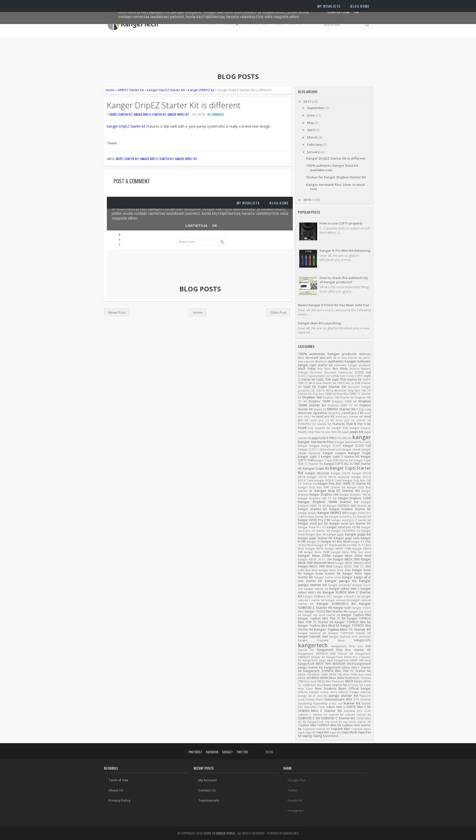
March (312, 137)
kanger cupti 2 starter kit (340, 456)
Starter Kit (351, 703)
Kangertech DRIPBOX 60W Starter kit (325, 653)
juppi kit (356, 431)
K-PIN (330, 438)
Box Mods (340, 368)
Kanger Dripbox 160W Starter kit (328, 502)
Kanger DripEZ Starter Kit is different (174, 105)
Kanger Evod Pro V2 (312, 527)
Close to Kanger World (219, 833)
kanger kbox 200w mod (352, 556)
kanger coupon (334, 453)
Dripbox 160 (312, 397)
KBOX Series (354, 681)
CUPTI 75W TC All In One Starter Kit (334, 381)
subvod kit (336, 714)
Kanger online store (327, 577)
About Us (116, 790)
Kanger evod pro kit (313, 523)
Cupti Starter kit (332, 386)
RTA (356, 699)
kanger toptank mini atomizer (350, 636)
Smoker (365, 699)
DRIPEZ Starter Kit (131, 90)
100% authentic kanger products (327, 354)
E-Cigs (361, 409)
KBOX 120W (320, 674)
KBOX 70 (357, 678)
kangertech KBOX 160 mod (352, 660)
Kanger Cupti (359, 453)
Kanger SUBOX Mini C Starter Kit (334, 594)
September (316, 108)
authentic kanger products (352, 365)
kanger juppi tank (346, 538)
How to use (322, 432)
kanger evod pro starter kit (350, 523)
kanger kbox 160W (317, 552)
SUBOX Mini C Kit (358, 707)
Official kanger (360, 688)
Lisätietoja (338, 12)
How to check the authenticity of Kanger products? (344, 280)
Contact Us (207, 790)
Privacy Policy (119, 800)
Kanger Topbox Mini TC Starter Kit (342, 629)
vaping (307, 736)
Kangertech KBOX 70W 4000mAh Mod (325, 664)
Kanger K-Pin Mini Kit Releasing (345, 250)
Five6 (302, 427)
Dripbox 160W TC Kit (343, 405)
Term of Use (118, 780)
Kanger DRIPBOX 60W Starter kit (349, 505)
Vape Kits (322, 732)
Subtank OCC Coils (357, 711)
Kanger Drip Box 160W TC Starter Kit (344, 483)
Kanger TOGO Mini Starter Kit (326, 611)
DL (313, 390)
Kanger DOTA (340, 473)
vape (301, 732)
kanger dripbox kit (312, 509)
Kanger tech (342, 608)
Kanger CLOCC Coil (357, 446)
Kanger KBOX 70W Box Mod (352, 563)
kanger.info (362, 640)
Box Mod (324, 368)
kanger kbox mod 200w (335, 570)
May (311, 122)
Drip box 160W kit (324, 393)
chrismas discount (323, 372)
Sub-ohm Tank (314, 707)
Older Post (278, 312)
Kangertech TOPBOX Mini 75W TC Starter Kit (337, 671)
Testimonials (208, 800)
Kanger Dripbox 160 (323, 494)
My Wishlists (329, 6)
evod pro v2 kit (322, 420)
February (315, 144)
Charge (303, 372)
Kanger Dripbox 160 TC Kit (317, 498)
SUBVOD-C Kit (309, 718)
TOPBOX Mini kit (329, 725)
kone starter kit (335, 685)
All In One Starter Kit (347, 358)
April (311, 130)
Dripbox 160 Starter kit (338, 397)
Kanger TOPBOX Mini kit (353, 622)
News (342, 688)
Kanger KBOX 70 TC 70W (315, 559)
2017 (307, 101)
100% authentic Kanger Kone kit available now (332, 167)
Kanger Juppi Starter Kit (315, 538)
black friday (307, 368)
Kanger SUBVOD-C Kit (336, 603)
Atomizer (321, 361)
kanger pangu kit (341, 581)
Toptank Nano (361, 729)
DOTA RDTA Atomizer (331, 390)
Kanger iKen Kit (315, 534)
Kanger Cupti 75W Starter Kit (333, 460)
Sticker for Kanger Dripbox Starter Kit (336, 177)
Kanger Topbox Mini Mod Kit (318, 625)
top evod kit (333, 722)
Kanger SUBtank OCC (317, 596)
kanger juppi (335, 534)
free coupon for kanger (324, 428)
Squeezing (305, 703)
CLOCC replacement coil (314, 376)
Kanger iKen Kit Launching (319, 323)
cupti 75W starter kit (347, 379)
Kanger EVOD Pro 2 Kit (314, 520)
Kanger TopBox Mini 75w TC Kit (322, 618)
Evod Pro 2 (335, 413)
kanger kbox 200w (314, 555)
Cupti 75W (323, 379)
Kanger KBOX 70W (346, 559)
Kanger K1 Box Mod (335, 541)
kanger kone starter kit (322, 573)
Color (350, 376)
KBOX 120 (304, 674)
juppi (345, 432)
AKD (329, 358)
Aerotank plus (315, 358)
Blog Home (359, 6)
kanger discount (317, 473)
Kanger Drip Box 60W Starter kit (321, 487)
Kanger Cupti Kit (316, 468)
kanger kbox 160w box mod (351, 552)
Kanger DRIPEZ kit (201, 90)
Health (302, 432)
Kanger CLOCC (331, 446)
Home (110, 90)
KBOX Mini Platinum (330, 681)
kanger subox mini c (344, 589)
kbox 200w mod (340, 678)
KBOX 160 (335, 674)
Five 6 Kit (364, 424)
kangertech (313, 645)
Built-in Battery (360, 368)
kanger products (339, 585)
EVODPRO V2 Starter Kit (314, 424)
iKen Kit (336, 432)
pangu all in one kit (312, 696)
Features (338, 424)
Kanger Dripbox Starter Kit (350, 509)
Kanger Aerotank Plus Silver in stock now (335, 186)
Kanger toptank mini (313, 636)
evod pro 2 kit (353, 413)
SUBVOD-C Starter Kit (338, 718)
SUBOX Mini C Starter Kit (320, 710)
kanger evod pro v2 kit (343, 527)
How (311, 432)
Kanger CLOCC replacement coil (319, 449)
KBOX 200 (304, 678)
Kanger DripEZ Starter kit (126, 126)
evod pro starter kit (349, 416)
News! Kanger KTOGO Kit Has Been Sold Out (333, 305)
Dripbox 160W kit (344, 401)
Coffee (335, 376)
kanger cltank (351, 449)
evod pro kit (325, 416)
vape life (335, 732)
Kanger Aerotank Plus (316, 442)
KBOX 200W (319, 678)
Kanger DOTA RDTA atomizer (328, 477)
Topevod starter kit (316, 729)
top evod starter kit (357, 722)
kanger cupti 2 (309, 456)
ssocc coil (335, 703)
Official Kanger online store (317, 692)
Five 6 (351, 423)
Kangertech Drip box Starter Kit (344, 650)
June (311, 115)
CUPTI (359, 376)
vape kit (310, 732)
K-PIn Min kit (343, 438)
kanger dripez (307, 513)
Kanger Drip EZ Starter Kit (166, 90)
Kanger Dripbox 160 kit (355, 494)
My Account (207, 780)
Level (367, 685)
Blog (269, 751)
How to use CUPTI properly (341, 223)
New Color (305, 688)
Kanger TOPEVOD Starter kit (349, 633)
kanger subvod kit (338, 600)
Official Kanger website (354, 692)
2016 (307, 199)
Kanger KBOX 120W (338, 548)
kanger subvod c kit (346, 596)
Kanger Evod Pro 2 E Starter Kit (350, 516)
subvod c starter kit (312, 714)
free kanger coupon (357, 428)
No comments (216, 114)
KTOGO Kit (355, 685)
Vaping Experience (325, 736)
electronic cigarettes (312, 413)
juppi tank (319, 438)
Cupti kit (309, 387)
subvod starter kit (358, 714)
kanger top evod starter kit (321, 615)
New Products (325, 688)
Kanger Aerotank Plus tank (353, 442)
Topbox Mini (307, 725)
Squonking (320, 703)
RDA (349, 699)
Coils (343, 376)
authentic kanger (342, 361)
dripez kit (320, 409)
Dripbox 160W (319, 401)
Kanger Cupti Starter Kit (334, 470)
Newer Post (116, 312)
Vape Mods (349, 732)
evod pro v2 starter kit (353, 420)
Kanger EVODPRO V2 (345, 530)
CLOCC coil (363, 372)
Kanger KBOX (314, 548)
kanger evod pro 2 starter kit (351, 520)
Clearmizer (345, 372)
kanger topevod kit (312, 633)
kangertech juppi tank (318, 660)
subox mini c (335, 707)
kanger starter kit (316, 588)
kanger (361, 437)
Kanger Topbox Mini (356, 615)
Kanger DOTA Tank (328, 480)
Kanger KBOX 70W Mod (315, 566)
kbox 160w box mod (357, 674)
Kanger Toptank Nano (321, 640)
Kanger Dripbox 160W (354, 498)
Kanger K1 (314, 541)
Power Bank (314, 699)
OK (356, 12)
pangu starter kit (343, 695)
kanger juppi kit (358, 534)
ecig (368, 409)
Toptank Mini (340, 729)
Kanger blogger (309, 446)
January (314, 152)
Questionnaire (334, 699)
